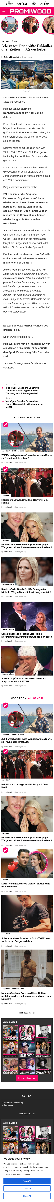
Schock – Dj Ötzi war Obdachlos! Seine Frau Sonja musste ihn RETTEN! (24, 680)
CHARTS (44, 4)
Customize (27, 1188)
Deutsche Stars (18, 451)
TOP (34, 4)
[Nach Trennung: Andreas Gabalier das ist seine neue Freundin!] (27, 863)
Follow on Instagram (27, 1078)
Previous (1, 25)
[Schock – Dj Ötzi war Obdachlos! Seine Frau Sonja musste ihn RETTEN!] (27, 661)
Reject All (27, 1196)
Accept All (27, 1181)
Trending (5, 424)
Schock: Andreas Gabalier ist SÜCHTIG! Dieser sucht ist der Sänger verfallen (25, 940)
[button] (10, 1033)
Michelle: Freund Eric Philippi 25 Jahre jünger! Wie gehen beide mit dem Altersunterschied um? (26, 546)
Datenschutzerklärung (13, 1103)
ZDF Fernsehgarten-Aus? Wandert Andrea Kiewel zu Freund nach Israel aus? (9, 26)
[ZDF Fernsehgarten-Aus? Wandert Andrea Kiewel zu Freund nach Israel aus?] (27, 437)
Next (52, 25)
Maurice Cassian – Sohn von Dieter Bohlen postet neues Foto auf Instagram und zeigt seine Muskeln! (26, 996)
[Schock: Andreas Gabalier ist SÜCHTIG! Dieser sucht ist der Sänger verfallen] (27, 914)
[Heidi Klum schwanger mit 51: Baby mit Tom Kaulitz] (27, 482)
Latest (9, 4)
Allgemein (6, 451)
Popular (22, 4)
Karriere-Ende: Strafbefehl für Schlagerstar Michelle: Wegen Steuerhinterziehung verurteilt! (26, 591)
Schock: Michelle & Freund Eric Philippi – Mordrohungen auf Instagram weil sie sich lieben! (27, 635)
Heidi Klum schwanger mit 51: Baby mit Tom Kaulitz (30, 28)
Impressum (9, 1105)
